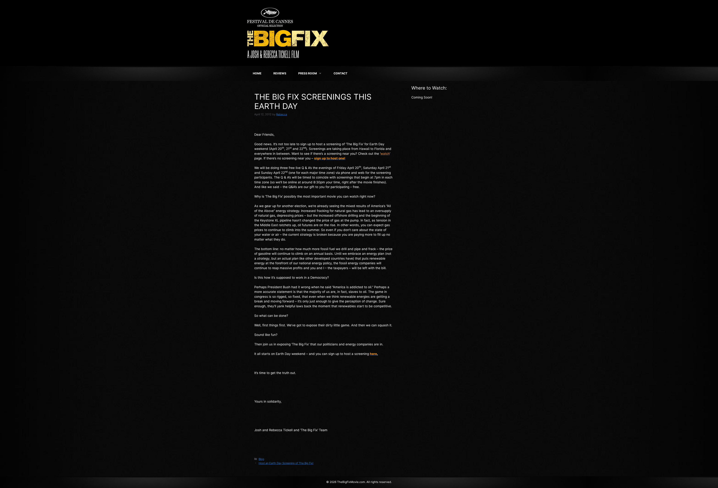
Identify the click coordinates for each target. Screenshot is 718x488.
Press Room (307, 73)
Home (257, 73)
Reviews (279, 73)
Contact (340, 73)
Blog (261, 459)
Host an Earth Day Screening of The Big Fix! (286, 463)
